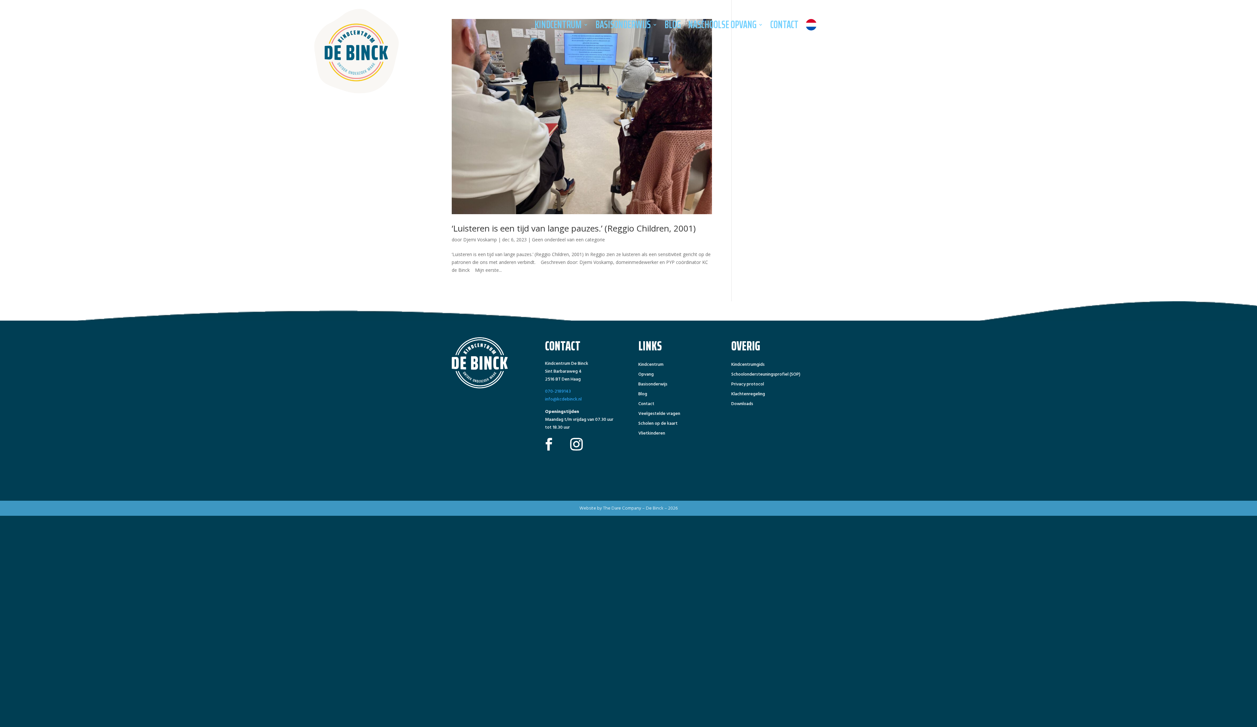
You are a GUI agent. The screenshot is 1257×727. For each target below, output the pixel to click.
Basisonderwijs (623, 24)
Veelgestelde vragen (659, 414)
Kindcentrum (558, 24)
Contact (784, 24)
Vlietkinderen (651, 434)
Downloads (742, 404)
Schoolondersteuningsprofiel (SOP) (765, 375)
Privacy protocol (747, 385)
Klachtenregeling (748, 395)
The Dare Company (622, 508)
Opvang (646, 375)
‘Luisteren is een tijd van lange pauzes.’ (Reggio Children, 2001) (574, 228)
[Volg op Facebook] (549, 444)
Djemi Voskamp (480, 239)
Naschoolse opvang (722, 24)
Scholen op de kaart (658, 424)
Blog (673, 24)
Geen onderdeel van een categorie (568, 239)
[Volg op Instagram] (576, 444)
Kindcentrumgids (748, 365)
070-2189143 (558, 391)
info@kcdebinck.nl (563, 399)
